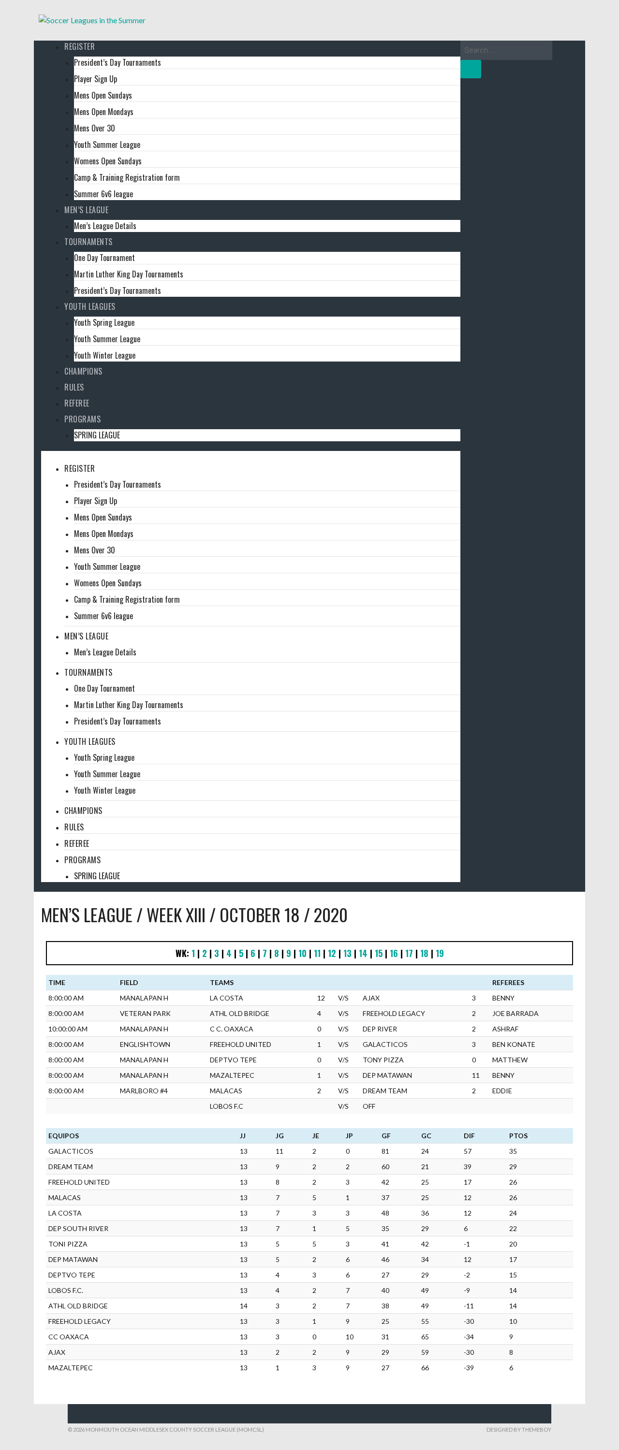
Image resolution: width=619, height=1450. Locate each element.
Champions (83, 371)
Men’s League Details (105, 226)
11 (317, 953)
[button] (250, 457)
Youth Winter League (104, 355)
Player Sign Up (95, 79)
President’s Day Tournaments (117, 62)
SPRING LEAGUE (97, 435)
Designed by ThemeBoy (518, 1429)
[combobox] (506, 50)
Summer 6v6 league (103, 194)
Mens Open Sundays (103, 95)
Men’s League (86, 210)
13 (347, 953)
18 (424, 953)
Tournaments (88, 241)
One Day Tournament (104, 257)
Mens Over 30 (94, 128)
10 (302, 953)
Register (79, 46)
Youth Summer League (107, 144)
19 (440, 953)
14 (363, 953)
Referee (76, 403)
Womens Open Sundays (108, 161)
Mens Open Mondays (103, 111)
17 (409, 953)
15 (379, 953)
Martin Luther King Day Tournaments (128, 274)
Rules (74, 387)
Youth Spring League (104, 322)
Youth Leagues (90, 306)
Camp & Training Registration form (127, 177)
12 (332, 953)
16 (394, 953)
